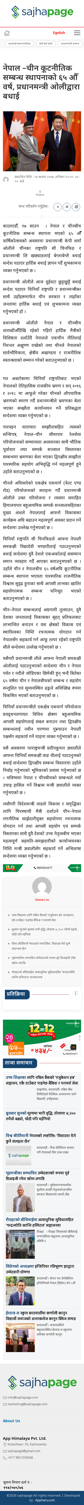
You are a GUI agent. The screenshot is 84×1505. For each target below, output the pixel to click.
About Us (11, 1421)
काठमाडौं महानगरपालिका (19, 43)
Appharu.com (45, 1501)
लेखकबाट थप (42, 900)
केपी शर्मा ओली (45, 43)
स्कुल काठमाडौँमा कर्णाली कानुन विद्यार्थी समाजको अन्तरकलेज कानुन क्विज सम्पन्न (41, 1316)
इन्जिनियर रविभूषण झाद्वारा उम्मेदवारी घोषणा (40, 1269)
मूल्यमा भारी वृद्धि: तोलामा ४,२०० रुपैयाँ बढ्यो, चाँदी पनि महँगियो (41, 1116)
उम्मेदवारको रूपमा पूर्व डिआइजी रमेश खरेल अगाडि (37, 1176)
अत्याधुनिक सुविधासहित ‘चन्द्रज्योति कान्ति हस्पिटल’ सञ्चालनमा (39, 1223)
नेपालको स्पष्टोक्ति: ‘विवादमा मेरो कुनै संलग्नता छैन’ (41, 1139)
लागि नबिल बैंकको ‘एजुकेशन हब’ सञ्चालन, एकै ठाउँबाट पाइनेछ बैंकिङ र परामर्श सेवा (42, 1080)
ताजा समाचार (18, 1063)
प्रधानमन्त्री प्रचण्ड (70, 43)
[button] (77, 33)
